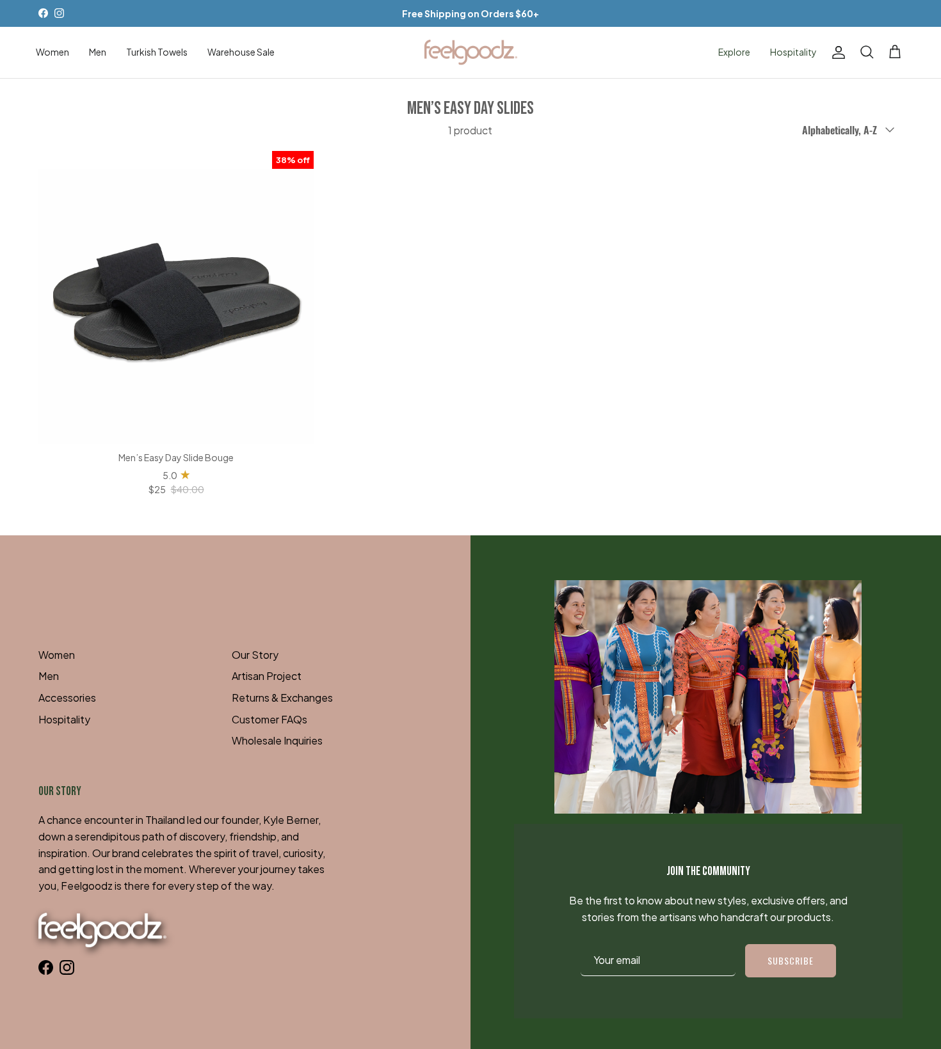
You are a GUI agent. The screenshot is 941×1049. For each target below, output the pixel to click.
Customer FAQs (269, 719)
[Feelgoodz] (470, 52)
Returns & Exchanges (282, 697)
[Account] (836, 52)
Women (52, 52)
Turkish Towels (157, 52)
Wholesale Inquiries (277, 740)
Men (97, 52)
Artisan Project (267, 675)
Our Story (255, 654)
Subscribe (791, 960)
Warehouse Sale (241, 52)
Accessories (67, 697)
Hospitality (793, 52)
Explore (734, 52)
